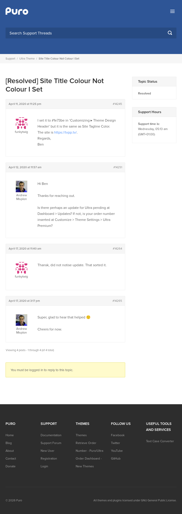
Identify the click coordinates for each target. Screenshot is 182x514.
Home (10, 435)
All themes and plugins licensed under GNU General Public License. (134, 500)
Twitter (115, 443)
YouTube (117, 451)
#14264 (117, 248)
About (10, 451)
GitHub (116, 458)
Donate (11, 466)
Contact (11, 458)
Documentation (51, 435)
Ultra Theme (27, 58)
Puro (19, 500)
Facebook (118, 435)
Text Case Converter (160, 441)
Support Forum (51, 443)
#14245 (117, 104)
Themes (81, 435)
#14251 (117, 167)
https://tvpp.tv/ (65, 132)
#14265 (117, 301)
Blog (9, 443)
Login (44, 466)
